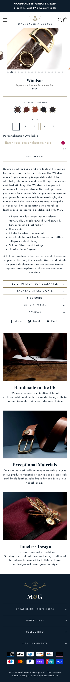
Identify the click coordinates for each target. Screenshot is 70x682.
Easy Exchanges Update (35, 291)
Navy (52, 109)
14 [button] (52, 72)
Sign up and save (35, 644)
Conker (26, 109)
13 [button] (49, 72)
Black (44, 109)
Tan (35, 109)
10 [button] (39, 72)
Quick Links (35, 621)
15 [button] (56, 72)
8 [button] (32, 72)
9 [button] (36, 72)
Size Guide (35, 298)
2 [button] (11, 72)
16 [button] (59, 72)
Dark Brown (17, 109)
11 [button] (42, 72)
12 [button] (46, 72)
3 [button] (15, 72)
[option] (35, 6)
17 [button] (62, 72)
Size (35, 120)
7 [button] (29, 72)
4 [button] (19, 72)
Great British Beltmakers (35, 609)
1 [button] (8, 72)
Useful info (35, 632)
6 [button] (26, 72)
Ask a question (35, 305)
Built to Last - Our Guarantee (35, 284)
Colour (35, 103)
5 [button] (22, 72)
